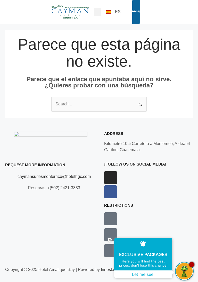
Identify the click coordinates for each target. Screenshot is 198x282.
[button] (97, 12)
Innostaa (109, 269)
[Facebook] (110, 191)
